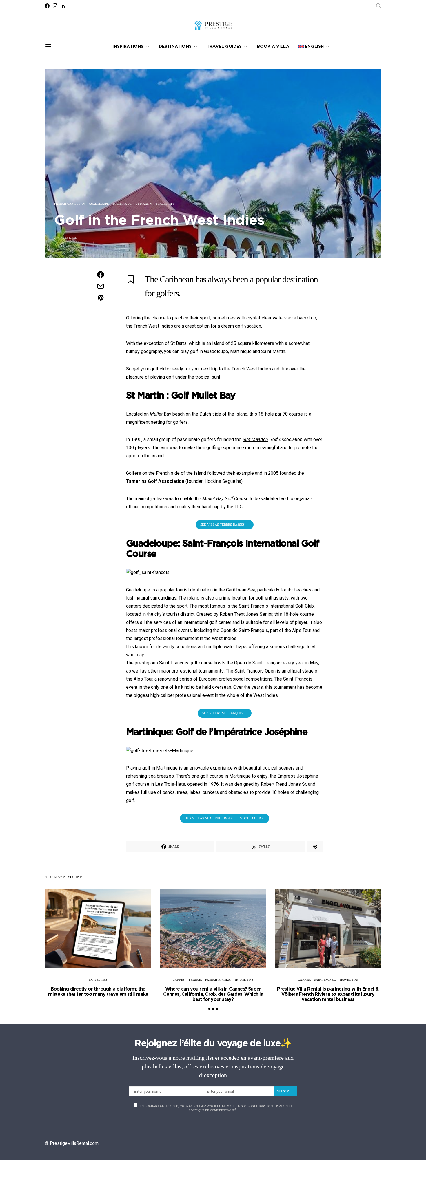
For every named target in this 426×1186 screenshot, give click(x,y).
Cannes (179, 979)
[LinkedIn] (63, 5)
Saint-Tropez (324, 979)
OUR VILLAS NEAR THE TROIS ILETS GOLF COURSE (225, 818)
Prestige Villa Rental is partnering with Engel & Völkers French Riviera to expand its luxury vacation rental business (328, 994)
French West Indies (251, 369)
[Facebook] (47, 5)
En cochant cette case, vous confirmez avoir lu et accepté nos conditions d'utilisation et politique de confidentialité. (216, 1108)
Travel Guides (224, 46)
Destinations (175, 46)
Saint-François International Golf (271, 606)
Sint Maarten (255, 439)
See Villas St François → (224, 713)
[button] (209, 1009)
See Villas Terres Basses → (224, 524)
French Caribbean (69, 203)
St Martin (144, 203)
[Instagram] (55, 5)
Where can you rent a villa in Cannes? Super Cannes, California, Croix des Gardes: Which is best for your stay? (213, 994)
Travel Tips (165, 203)
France (195, 979)
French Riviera (217, 979)
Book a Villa (273, 46)
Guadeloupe (99, 203)
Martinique (122, 203)
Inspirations (127, 46)
